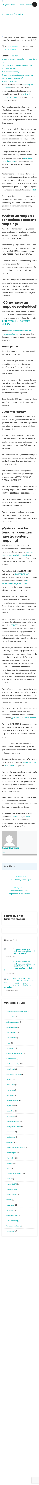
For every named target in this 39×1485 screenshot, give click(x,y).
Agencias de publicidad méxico (16, 1011)
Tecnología (10, 1205)
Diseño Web (10, 1085)
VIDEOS (14, 625)
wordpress (10, 1231)
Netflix (8, 1168)
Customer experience (13, 1074)
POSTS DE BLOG (22, 574)
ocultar (15, 56)
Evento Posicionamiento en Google (26, 1332)
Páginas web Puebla (29, 1353)
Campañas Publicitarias (14, 1053)
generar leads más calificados (24, 718)
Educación (10, 1095)
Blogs (8, 1043)
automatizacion (11, 1027)
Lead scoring (10, 1137)
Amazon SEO (10, 1017)
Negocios (9, 1163)
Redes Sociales (11, 1189)
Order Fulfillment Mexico (21, 1469)
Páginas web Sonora (29, 1374)
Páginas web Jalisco (29, 1346)
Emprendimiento (12, 1100)
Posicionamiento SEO (13, 1174)
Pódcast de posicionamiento (20, 1475)
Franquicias (10, 1111)
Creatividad (10, 1069)
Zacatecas (25, 1304)
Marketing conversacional (15, 1147)
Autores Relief (11, 1032)
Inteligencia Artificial (13, 1126)
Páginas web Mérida (29, 1315)
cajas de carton (27, 1386)
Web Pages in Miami (11, 1322)
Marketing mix (11, 1153)
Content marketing (10, 49)
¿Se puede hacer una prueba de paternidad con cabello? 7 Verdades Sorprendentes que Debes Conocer (19, 966)
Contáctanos (17, 816)
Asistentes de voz (12, 1022)
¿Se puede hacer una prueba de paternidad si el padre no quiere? (23, 951)
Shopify (9, 1200)
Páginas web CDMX (11, 1374)
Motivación (10, 1158)
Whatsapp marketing (13, 1226)
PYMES (9, 1179)
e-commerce (10, 1090)
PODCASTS (9, 765)
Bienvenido (8, 1296)
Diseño (8, 1079)
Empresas (9, 1106)
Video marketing (12, 1221)
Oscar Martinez (13, 46)
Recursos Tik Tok (10, 1329)
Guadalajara (8, 1300)
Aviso (6, 1308)
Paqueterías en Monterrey (21, 1478)
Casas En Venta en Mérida (20, 1472)
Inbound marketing (12, 1121)
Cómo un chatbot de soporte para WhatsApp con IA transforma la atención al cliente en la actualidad (18, 983)
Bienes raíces (11, 1038)
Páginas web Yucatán (11, 1367)
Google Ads (10, 1116)
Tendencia (9, 1210)
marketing (9, 1142)
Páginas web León (28, 1379)
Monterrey (8, 1304)
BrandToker (10, 1048)
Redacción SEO (11, 1184)
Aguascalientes (27, 1300)
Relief (33, 190)
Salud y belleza (11, 1194)
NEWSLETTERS (29, 762)
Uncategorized (11, 1215)
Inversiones (10, 1132)
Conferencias (11, 1059)
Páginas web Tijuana (29, 1339)
